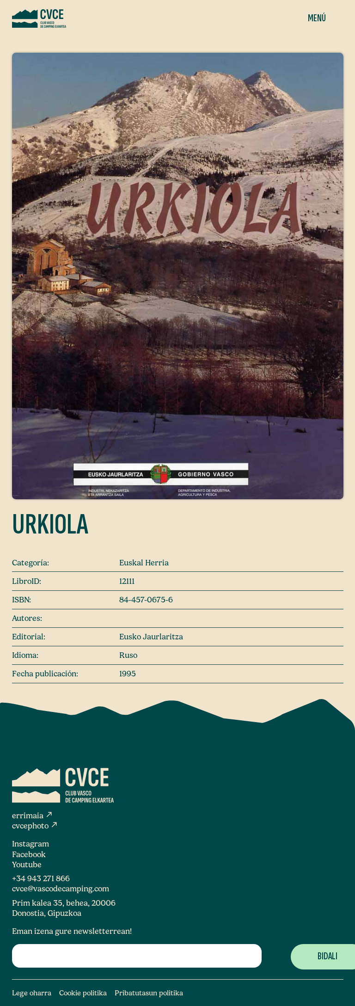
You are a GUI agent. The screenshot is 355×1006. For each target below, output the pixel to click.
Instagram (30, 843)
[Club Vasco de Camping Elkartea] (39, 18)
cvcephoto (35, 825)
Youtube (27, 864)
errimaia (32, 815)
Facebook (29, 854)
